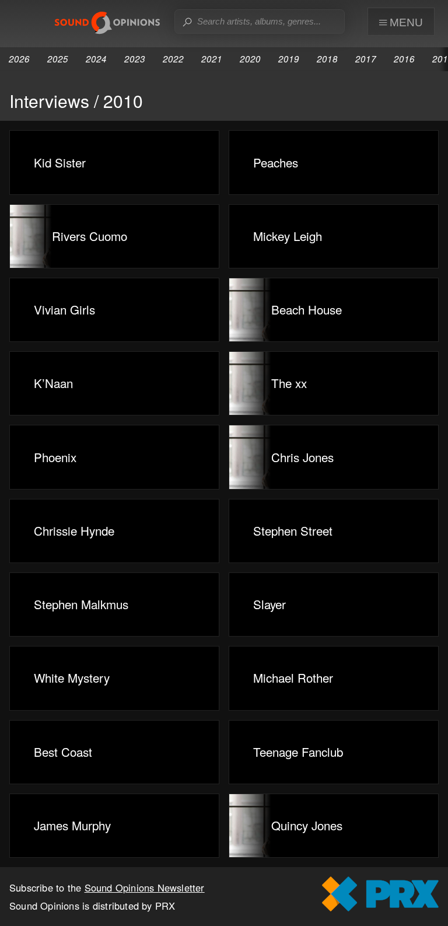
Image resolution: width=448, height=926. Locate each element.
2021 (211, 59)
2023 (134, 59)
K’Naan (53, 383)
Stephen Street (292, 530)
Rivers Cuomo (89, 235)
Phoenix (55, 457)
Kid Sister (60, 162)
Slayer (269, 604)
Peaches (275, 162)
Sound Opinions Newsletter (145, 887)
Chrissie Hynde (74, 530)
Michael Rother (293, 677)
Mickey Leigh (287, 235)
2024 (96, 59)
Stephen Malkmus (81, 604)
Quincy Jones (306, 825)
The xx (289, 383)
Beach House (306, 309)
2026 (19, 59)
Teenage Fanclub (298, 751)
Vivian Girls (64, 309)
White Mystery (72, 677)
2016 (404, 59)
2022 (173, 59)
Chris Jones (302, 457)
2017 (365, 59)
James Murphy (72, 825)
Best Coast (63, 751)
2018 (327, 59)
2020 (250, 59)
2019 (288, 59)
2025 (57, 59)
